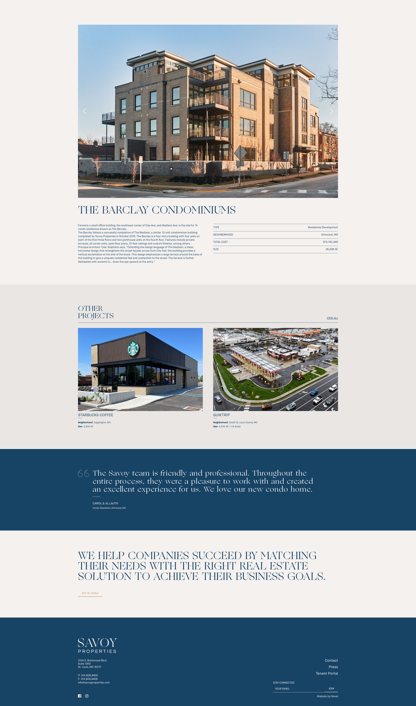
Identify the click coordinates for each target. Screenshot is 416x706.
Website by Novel (327, 696)
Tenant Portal (327, 673)
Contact (331, 660)
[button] (84, 111)
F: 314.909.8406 (88, 679)
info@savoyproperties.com (94, 682)
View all (332, 318)
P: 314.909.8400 (88, 675)
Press (333, 667)
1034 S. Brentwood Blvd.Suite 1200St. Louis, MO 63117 (92, 664)
